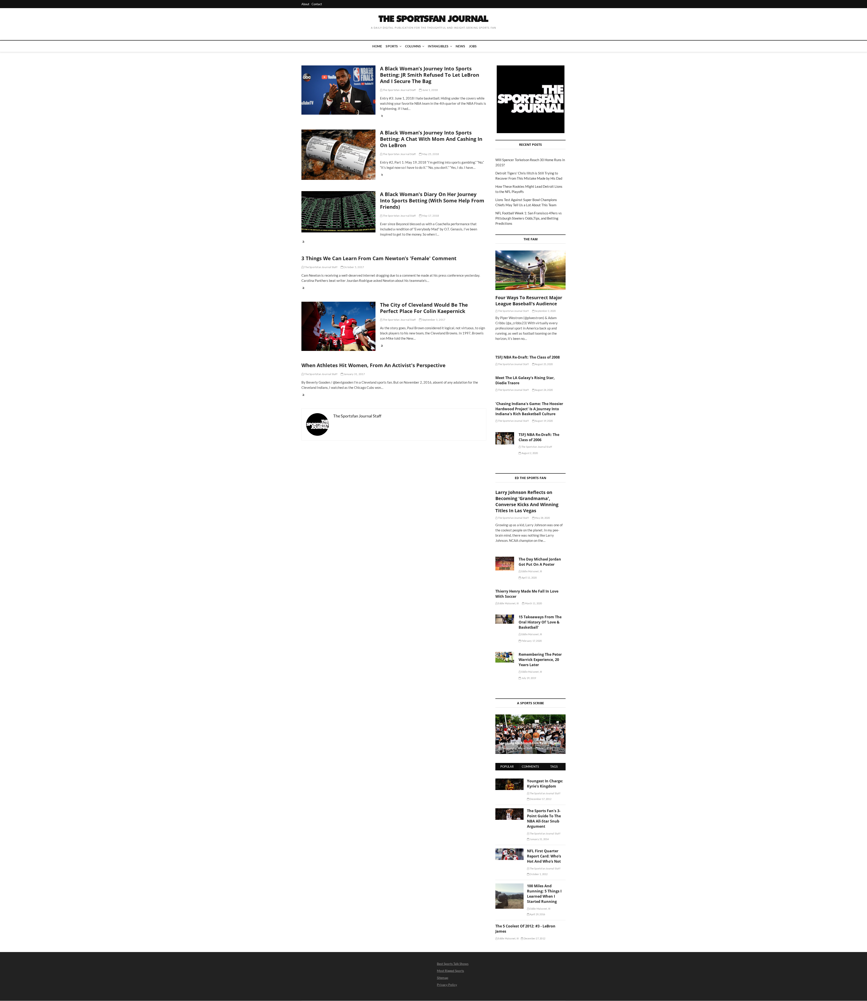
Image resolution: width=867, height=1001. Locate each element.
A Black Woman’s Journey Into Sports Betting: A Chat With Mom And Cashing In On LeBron (431, 138)
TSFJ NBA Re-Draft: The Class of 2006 (539, 437)
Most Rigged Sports (450, 971)
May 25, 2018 (430, 154)
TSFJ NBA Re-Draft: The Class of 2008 (527, 357)
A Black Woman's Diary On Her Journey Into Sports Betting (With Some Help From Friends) (432, 200)
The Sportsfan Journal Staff (399, 90)
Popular (507, 766)
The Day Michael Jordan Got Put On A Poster (540, 562)
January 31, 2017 (354, 374)
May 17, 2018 (430, 215)
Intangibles (438, 46)
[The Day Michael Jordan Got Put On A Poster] (504, 563)
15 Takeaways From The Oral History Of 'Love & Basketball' (540, 622)
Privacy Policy (447, 985)
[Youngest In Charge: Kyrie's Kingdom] (509, 781)
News (460, 46)
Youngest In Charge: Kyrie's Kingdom (545, 784)
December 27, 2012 (534, 938)
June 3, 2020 (545, 748)
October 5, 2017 (353, 267)
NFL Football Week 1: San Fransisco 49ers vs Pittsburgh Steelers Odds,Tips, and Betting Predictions (528, 218)
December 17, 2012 (540, 798)
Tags (554, 766)
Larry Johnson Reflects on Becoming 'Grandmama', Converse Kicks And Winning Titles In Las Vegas (526, 501)
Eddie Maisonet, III (531, 571)
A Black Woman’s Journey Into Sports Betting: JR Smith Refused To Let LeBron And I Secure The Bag (429, 74)
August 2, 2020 (529, 453)
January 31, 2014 (539, 839)
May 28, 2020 (542, 517)
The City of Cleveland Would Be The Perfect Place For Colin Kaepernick (424, 307)
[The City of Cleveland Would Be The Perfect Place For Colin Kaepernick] (338, 326)
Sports (392, 46)
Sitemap (442, 978)
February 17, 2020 (531, 640)
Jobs (473, 46)
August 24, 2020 (543, 389)
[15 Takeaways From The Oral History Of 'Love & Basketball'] (504, 618)
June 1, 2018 (430, 90)
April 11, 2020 (529, 577)
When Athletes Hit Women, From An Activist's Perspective (373, 365)
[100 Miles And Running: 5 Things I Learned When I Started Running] (509, 886)
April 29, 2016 (537, 914)
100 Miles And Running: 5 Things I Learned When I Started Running (544, 893)
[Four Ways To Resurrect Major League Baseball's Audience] (530, 270)
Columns (413, 46)
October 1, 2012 (538, 874)
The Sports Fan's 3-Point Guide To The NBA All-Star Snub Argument (544, 818)
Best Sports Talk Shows (452, 964)
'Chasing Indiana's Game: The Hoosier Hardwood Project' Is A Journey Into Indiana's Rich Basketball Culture (529, 409)
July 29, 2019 (528, 678)
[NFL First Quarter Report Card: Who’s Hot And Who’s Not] (509, 851)
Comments (530, 766)
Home (377, 46)
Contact (317, 4)
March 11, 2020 (533, 603)
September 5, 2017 (433, 319)
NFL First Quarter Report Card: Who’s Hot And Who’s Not (544, 856)
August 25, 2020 (543, 364)
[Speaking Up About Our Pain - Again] (530, 734)
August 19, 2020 (543, 420)
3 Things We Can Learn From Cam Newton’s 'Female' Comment (379, 258)
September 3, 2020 (545, 310)
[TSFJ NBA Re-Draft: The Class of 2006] (504, 438)
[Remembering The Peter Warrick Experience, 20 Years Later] (504, 657)
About (305, 4)
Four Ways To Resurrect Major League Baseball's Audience (528, 300)
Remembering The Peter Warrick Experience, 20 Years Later (540, 659)
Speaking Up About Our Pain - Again (529, 743)
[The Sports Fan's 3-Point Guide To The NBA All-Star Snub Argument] (509, 811)
